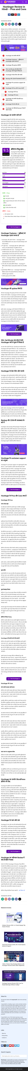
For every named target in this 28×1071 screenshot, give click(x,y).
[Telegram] (18, 1045)
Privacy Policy (4, 1035)
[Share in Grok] (19, 24)
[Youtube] (10, 1045)
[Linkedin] (15, 1045)
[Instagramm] (7, 1045)
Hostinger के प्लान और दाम (12, 104)
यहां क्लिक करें (22, 890)
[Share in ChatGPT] (2, 24)
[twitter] (5, 1045)
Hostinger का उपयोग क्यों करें (13, 55)
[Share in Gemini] (9, 24)
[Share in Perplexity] (12, 24)
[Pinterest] (13, 1045)
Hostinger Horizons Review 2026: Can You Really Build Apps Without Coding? (12, 984)
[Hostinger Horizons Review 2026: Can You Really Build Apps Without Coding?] (14, 975)
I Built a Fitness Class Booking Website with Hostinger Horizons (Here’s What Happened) (13, 964)
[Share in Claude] (6, 24)
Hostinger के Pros (13, 91)
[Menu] (1, 2)
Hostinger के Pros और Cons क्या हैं (15, 88)
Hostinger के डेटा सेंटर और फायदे (14, 74)
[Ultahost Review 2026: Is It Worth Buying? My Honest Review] (14, 917)
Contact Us (4, 1037)
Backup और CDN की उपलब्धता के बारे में (15, 78)
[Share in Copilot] (16, 24)
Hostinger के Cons (13, 95)
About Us (4, 1033)
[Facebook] (2, 1045)
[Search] (23, 2)
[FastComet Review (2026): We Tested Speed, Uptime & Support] (14, 937)
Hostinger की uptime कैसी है (13, 65)
